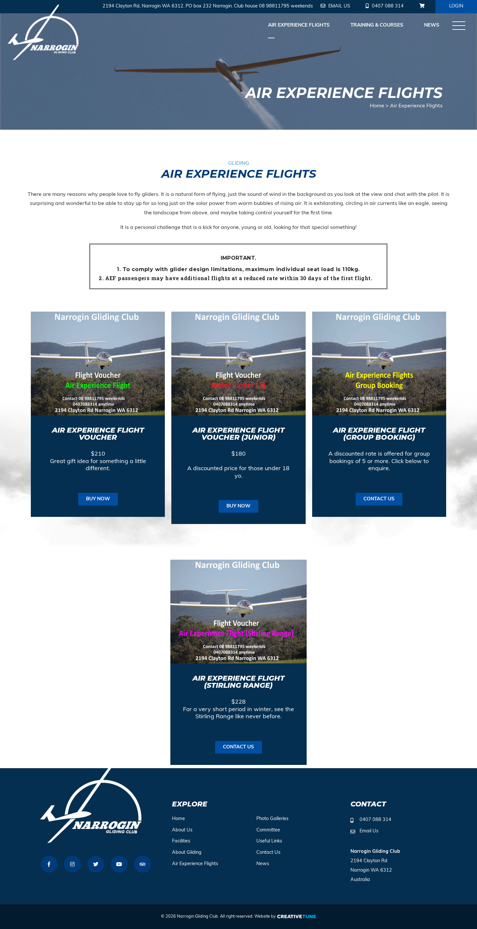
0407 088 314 (375, 819)
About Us (182, 830)
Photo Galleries (272, 818)
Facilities (181, 841)
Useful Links (269, 841)
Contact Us (268, 852)
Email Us (369, 831)
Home (377, 106)
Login (456, 6)
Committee (268, 830)
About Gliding (187, 852)
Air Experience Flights (299, 25)
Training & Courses (376, 25)
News (431, 25)
